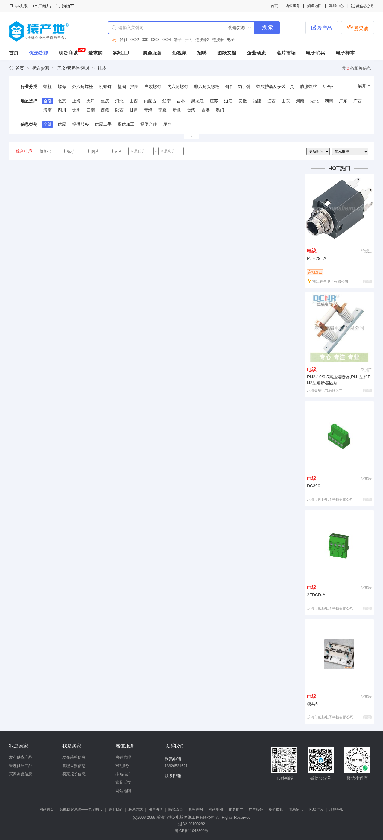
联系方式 (135, 809)
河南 (300, 100)
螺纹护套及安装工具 (275, 86)
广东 (343, 100)
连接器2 (202, 39)
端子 (178, 39)
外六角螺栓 (82, 86)
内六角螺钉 (177, 86)
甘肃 (134, 109)
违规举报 (336, 809)
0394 (166, 39)
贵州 (76, 109)
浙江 (228, 100)
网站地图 (123, 791)
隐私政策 (175, 809)
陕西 (119, 109)
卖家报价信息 (74, 774)
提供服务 (80, 124)
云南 (90, 109)
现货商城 (68, 52)
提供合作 (148, 124)
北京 (62, 100)
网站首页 (46, 809)
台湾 (191, 109)
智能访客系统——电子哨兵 (81, 809)
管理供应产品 (20, 765)
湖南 (329, 100)
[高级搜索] (112, 40)
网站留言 (296, 809)
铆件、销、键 (237, 86)
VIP (117, 151)
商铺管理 (123, 757)
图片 (94, 151)
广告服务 (256, 809)
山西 (134, 100)
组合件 (329, 86)
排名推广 (123, 774)
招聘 (202, 52)
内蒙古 (150, 100)
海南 (47, 109)
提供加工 (126, 124)
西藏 (105, 109)
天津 (90, 100)
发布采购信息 (74, 757)
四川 (62, 109)
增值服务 (292, 6)
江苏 (214, 100)
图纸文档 (226, 52)
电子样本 (345, 52)
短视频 (179, 52)
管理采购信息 (74, 765)
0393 (155, 39)
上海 (76, 100)
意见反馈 (123, 782)
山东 (286, 100)
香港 (205, 109)
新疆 (177, 109)
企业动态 (256, 52)
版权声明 (196, 809)
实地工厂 (122, 52)
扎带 (102, 68)
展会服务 (152, 52)
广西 (357, 100)
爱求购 (95, 52)
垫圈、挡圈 (128, 86)
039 (145, 39)
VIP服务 (122, 765)
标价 (70, 151)
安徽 (242, 100)
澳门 (220, 109)
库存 (167, 124)
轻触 (123, 39)
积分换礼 (276, 809)
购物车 (68, 6)
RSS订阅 (316, 809)
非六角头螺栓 (206, 86)
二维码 (44, 6)
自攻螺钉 (153, 86)
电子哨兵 (315, 52)
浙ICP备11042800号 (191, 831)
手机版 (21, 6)
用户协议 (155, 809)
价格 (43, 151)
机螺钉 (105, 86)
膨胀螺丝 (308, 86)
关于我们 (115, 809)
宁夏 (162, 109)
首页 (274, 6)
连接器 (218, 39)
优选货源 (38, 52)
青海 (148, 109)
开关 (188, 39)
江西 (271, 100)
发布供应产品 (20, 757)
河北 (119, 100)
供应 (62, 124)
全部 (47, 100)
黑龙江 (197, 100)
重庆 (105, 100)
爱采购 (357, 28)
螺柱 (47, 86)
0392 (134, 39)
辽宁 (166, 100)
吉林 (181, 100)
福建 (257, 100)
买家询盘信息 (20, 774)
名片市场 (286, 52)
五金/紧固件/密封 (73, 68)
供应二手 (103, 124)
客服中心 (336, 6)
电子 (231, 39)
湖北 (314, 100)
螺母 (62, 86)
